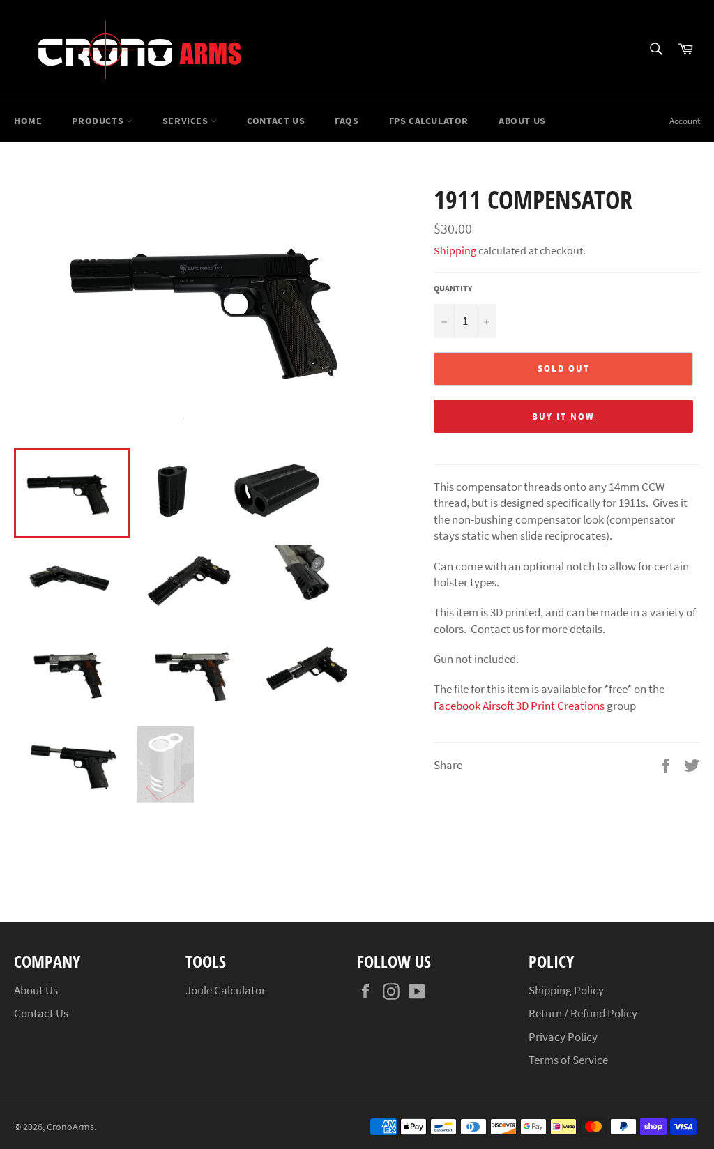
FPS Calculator (429, 120)
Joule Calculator (225, 990)
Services (186, 120)
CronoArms (70, 1127)
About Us (522, 120)
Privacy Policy (563, 1036)
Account (684, 121)
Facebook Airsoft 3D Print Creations (520, 705)
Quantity (453, 288)
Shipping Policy (566, 990)
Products (99, 120)
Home (28, 120)
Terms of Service (568, 1059)
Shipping (455, 250)
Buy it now (563, 417)
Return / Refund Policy (583, 1013)
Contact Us (276, 120)
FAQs (346, 120)
